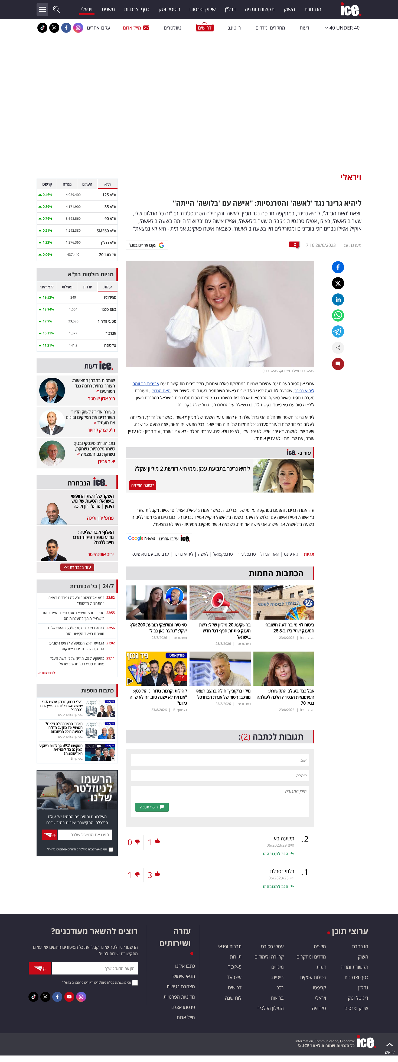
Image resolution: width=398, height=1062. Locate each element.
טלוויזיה (319, 1008)
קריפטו (319, 987)
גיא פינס (291, 554)
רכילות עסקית (313, 977)
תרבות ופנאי (230, 946)
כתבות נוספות (97, 690)
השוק (289, 9)
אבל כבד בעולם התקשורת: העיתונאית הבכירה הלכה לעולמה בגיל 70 (285, 697)
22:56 (110, 628)
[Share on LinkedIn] (338, 299)
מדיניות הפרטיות (179, 996)
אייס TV (234, 977)
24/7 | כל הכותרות (92, 586)
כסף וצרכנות (136, 9)
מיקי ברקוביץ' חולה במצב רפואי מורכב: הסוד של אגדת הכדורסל (223, 694)
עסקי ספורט (272, 946)
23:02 (110, 643)
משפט (108, 9)
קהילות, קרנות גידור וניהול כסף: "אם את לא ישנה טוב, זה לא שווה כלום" (158, 697)
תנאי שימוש (183, 976)
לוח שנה (233, 998)
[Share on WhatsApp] (338, 315)
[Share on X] (338, 283)
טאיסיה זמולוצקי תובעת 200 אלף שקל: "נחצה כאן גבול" (158, 628)
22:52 (110, 597)
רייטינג (234, 27)
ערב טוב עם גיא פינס (150, 554)
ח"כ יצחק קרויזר (101, 430)
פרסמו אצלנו (183, 1007)
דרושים (235, 987)
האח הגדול (161, 391)
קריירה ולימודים (269, 956)
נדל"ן (230, 9)
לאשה (203, 554)
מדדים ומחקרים (311, 956)
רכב (280, 987)
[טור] (156, 668)
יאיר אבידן (106, 461)
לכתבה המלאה (142, 485)
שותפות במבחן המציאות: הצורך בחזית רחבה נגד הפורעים (93, 385)
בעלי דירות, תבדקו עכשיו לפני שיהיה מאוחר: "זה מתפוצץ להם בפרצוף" (61, 705)
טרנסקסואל (223, 554)
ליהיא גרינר (304, 391)
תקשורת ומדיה (260, 9)
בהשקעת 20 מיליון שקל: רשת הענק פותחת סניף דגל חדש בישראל (225, 631)
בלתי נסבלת (282, 871)
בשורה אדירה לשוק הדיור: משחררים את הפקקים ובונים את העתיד (90, 417)
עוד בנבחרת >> (77, 567)
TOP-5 (235, 967)
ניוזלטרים (172, 27)
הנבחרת (312, 9)
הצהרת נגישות (181, 986)
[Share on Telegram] (338, 331)
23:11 (110, 658)
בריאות (277, 998)
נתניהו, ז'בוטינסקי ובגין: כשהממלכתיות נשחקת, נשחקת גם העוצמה (94, 448)
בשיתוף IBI (179, 709)
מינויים (277, 967)
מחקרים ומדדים (270, 27)
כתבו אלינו (185, 966)
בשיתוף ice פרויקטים (70, 715)
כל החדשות (48, 673)
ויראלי (87, 9)
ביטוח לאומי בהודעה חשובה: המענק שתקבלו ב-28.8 (289, 628)
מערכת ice (351, 245)
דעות (304, 27)
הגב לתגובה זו (275, 853)
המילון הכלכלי (270, 1008)
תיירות (236, 956)
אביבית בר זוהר (146, 384)
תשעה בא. (283, 838)
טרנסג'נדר (246, 554)
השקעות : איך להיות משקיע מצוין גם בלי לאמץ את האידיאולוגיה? (61, 749)
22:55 (110, 612)
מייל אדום (132, 27)
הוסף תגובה (149, 807)
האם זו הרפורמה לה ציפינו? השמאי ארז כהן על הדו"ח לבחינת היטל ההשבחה (64, 727)
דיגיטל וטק (169, 9)
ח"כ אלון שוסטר (101, 399)
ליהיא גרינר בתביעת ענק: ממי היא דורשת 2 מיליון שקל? (192, 468)
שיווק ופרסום (203, 9)
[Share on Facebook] (338, 267)
